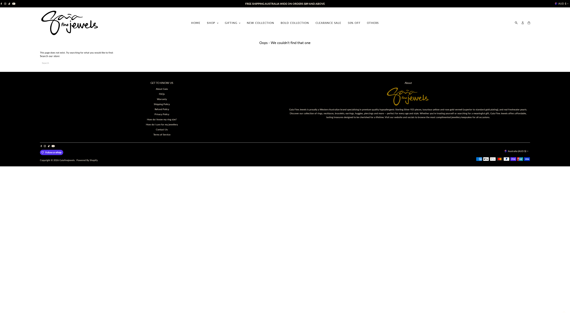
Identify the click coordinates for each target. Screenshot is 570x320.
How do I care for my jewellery (162, 124)
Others (373, 22)
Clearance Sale (328, 22)
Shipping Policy (162, 104)
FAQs (162, 93)
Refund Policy (162, 109)
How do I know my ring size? (162, 119)
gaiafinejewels (67, 160)
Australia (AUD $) (517, 151)
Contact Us (162, 129)
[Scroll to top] (564, 312)
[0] (529, 22)
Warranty (162, 99)
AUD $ (562, 3)
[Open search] (516, 22)
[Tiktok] (9, 3)
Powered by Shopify (87, 160)
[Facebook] (1, 3)
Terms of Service (161, 134)
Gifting (231, 22)
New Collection (260, 22)
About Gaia (162, 88)
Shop (211, 22)
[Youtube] (14, 3)
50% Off (354, 22)
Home (195, 22)
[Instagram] (5, 3)
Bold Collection (295, 22)
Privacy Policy (162, 114)
